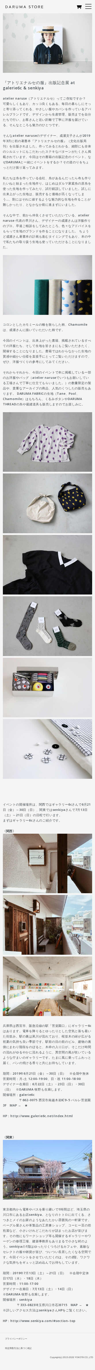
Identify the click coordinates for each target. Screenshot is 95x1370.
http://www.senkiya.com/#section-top (43, 1321)
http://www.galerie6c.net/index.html (41, 1116)
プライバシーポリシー (16, 1338)
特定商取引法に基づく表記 (18, 1348)
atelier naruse (15, 98)
